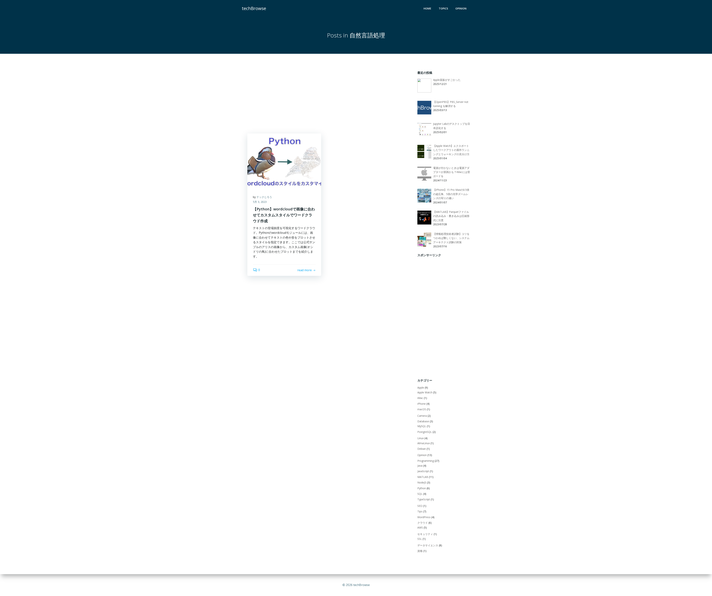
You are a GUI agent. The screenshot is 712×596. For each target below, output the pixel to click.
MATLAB (422, 477)
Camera (422, 415)
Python (421, 488)
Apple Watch (424, 392)
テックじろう (264, 197)
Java (419, 465)
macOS (421, 409)
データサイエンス (427, 545)
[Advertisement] (326, 96)
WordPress (424, 517)
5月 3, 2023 (260, 202)
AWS (420, 527)
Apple (420, 387)
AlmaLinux (423, 443)
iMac (420, 398)
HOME (427, 8)
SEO (419, 506)
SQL (419, 494)
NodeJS (421, 482)
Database (423, 421)
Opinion (422, 455)
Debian (421, 448)
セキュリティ (425, 534)
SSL (419, 539)
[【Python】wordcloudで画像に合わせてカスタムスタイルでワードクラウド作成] (284, 161)
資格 (420, 551)
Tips (419, 511)
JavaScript (423, 471)
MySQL (421, 426)
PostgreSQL (424, 432)
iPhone (421, 403)
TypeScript (423, 499)
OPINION (461, 8)
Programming (425, 461)
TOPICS (443, 8)
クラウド (422, 522)
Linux (420, 438)
